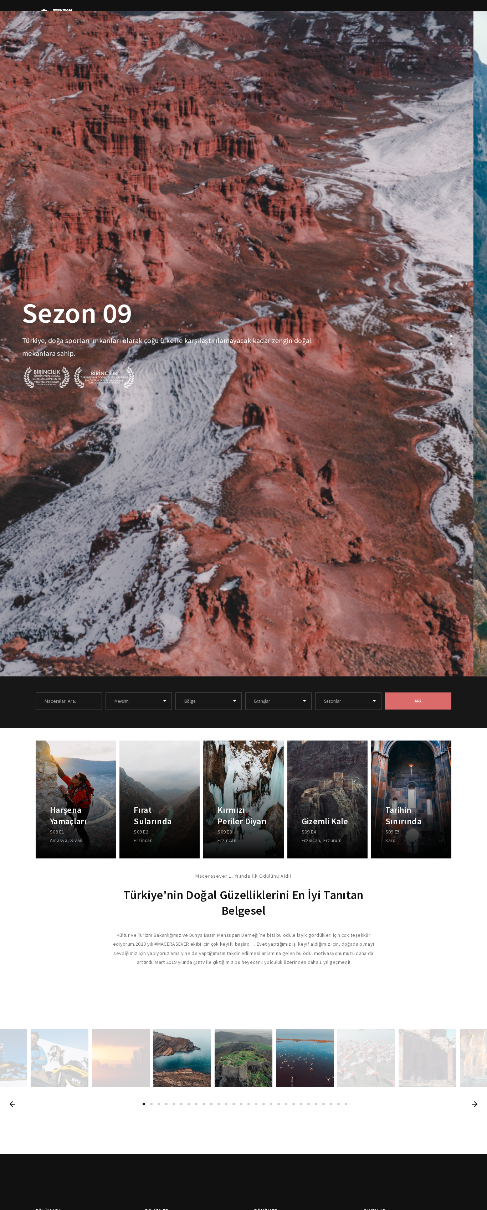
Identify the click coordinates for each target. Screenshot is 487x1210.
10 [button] (211, 1104)
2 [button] (451, 344)
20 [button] (286, 1104)
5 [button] (174, 1104)
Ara (418, 700)
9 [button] (204, 1104)
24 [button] (316, 1104)
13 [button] (233, 1104)
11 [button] (218, 1104)
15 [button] (248, 1104)
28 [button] (346, 1104)
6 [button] (181, 1104)
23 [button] (308, 1104)
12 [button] (226, 1104)
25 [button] (323, 1104)
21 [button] (293, 1104)
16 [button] (256, 1104)
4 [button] (166, 1104)
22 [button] (301, 1104)
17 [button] (263, 1104)
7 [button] (189, 1104)
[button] (12, 1104)
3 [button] (451, 351)
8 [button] (196, 1104)
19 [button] (278, 1104)
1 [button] (451, 336)
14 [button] (241, 1104)
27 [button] (338, 1104)
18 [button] (271, 1104)
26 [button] (331, 1104)
